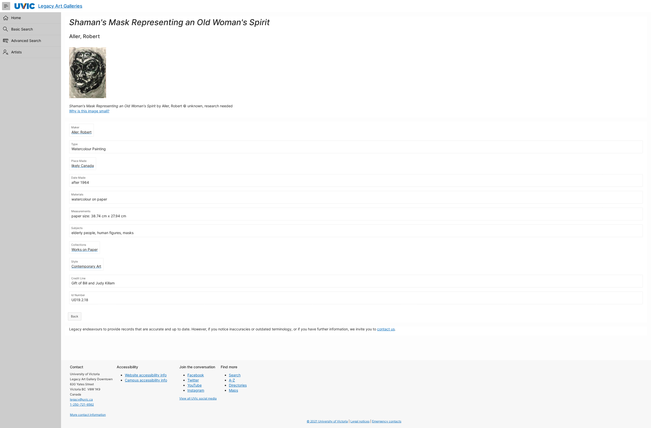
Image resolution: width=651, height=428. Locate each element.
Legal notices (359, 421)
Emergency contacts (386, 421)
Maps (233, 390)
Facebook (195, 375)
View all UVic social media (198, 398)
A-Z (232, 380)
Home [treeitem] (16, 18)
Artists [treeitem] (16, 52)
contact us (386, 329)
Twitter (193, 380)
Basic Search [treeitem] (22, 29)
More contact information (88, 415)
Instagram (195, 390)
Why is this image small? (89, 111)
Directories (238, 385)
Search (235, 375)
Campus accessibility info (146, 380)
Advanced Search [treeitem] (26, 40)
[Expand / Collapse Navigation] (6, 6)
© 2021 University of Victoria (327, 421)
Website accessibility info (146, 375)
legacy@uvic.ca (81, 399)
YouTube (194, 385)
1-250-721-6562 (82, 404)
